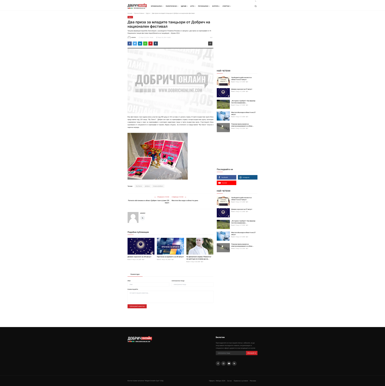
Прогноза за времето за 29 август (170, 257)
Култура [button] (215, 6)
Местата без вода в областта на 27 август (243, 113)
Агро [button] (192, 6)
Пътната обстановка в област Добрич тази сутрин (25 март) (148, 202)
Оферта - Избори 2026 (217, 381)
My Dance (139, 186)
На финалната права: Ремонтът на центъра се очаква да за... (198, 258)
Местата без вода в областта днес (185, 200)
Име (129, 281)
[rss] (234, 363)
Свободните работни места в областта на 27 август (241, 78)
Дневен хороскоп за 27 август (241, 89)
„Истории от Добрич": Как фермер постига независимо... (243, 102)
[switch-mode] (255, 1)
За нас (229, 381)
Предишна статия (163, 197)
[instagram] (223, 363)
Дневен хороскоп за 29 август (139, 257)
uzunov (142, 213)
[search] (255, 6)
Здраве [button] (183, 6)
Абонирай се (251, 353)
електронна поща (178, 281)
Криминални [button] (156, 6)
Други (148, 13)
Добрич (147, 186)
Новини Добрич (158, 186)
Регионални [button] (203, 6)
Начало (130, 13)
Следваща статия (178, 197)
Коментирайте (133, 289)
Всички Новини (139, 13)
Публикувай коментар (137, 306)
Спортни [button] (225, 6)
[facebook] (218, 363)
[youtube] (229, 363)
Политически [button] (171, 6)
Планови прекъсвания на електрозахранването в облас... (242, 125)
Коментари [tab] (135, 274)
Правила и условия (241, 381)
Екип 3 (130, 259)
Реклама (253, 381)
